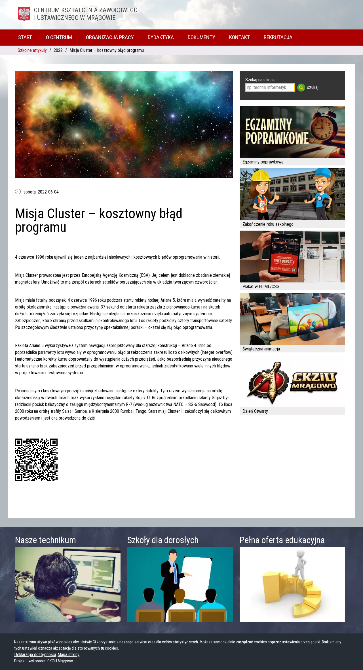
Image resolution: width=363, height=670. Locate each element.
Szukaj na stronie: (261, 79)
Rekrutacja (278, 37)
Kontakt (239, 37)
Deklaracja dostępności (35, 654)
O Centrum (59, 37)
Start (25, 37)
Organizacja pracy (110, 37)
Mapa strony (68, 654)
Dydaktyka (161, 37)
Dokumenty (201, 37)
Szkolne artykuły (32, 50)
